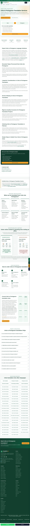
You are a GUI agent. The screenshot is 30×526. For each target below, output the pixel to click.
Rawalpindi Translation (18, 475)
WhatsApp (7, 524)
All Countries (17, 482)
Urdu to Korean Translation (5, 396)
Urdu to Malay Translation (15, 422)
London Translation (3, 482)
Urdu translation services (15, 57)
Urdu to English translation (12, 186)
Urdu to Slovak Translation (15, 427)
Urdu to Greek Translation (25, 391)
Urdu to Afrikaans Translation (15, 403)
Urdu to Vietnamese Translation (24, 432)
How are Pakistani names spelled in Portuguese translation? (11, 339)
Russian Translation (3, 475)
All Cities (17, 467)
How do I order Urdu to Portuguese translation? (9, 348)
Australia (17, 489)
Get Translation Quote (25, 443)
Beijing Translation (3, 486)
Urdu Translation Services (5, 168)
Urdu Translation (7, 4)
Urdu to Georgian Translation (5, 415)
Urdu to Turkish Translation (5, 432)
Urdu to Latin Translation (15, 396)
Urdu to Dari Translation (5, 403)
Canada (17, 486)
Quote (26, 2)
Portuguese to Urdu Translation (6, 171)
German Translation (3, 474)
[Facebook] (1, 457)
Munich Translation (3, 490)
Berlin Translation (3, 493)
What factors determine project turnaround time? (9, 342)
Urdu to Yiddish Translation (15, 434)
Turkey (16, 494)
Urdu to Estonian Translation (24, 410)
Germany (17, 490)
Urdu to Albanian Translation (24, 403)
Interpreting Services (18, 462)
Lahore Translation (18, 471)
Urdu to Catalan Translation (24, 408)
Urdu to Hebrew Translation (24, 415)
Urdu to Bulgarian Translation (15, 408)
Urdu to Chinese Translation (5, 389)
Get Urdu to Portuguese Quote (6, 17)
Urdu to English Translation (24, 389)
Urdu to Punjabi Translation (15, 398)
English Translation (3, 470)
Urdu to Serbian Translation (5, 427)
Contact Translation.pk (24, 383)
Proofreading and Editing (15, 383)
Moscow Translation (3, 485)
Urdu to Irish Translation (5, 420)
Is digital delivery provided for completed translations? (10, 345)
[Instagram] (4, 457)
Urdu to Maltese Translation (24, 422)
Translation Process (3, 505)
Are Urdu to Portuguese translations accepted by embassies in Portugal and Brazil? (14, 336)
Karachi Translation (18, 470)
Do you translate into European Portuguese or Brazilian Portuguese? (12, 333)
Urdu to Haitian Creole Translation (15, 415)
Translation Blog (3, 502)
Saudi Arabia (17, 493)
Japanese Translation (3, 478)
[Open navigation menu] (28, 2)
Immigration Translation (18, 458)
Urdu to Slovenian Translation (24, 427)
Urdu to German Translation (15, 391)
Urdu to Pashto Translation (24, 396)
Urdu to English (2, 467)
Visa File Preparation (18, 463)
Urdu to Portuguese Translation (5, 398)
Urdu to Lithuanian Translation (24, 420)
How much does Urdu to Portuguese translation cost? (10, 351)
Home (1, 4)
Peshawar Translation (18, 474)
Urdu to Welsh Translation (5, 434)
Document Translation (5, 383)
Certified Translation (18, 454)
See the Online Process (15, 17)
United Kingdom (18, 485)
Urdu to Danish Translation (15, 410)
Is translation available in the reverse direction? (9, 368)
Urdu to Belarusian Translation (5, 408)
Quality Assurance (3, 506)
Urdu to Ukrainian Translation (15, 432)
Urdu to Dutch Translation (15, 389)
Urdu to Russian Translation (24, 398)
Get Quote (22, 524)
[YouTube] (6, 457)
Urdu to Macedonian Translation (5, 422)
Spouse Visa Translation (19, 459)
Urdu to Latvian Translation (15, 420)
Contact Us (2, 510)
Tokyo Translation (3, 489)
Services (4, 4)
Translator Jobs (3, 509)
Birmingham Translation (4, 494)
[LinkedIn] (3, 457)
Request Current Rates (15, 162)
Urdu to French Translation (5, 391)
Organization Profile (3, 501)
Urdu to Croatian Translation (5, 410)
